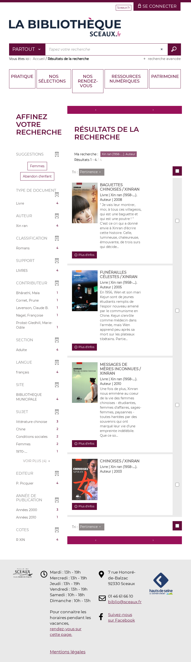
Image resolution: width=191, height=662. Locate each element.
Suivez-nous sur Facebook (121, 617)
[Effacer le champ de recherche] (162, 49)
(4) (35, 461)
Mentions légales (67, 652)
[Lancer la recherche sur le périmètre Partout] (174, 49)
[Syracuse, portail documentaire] (65, 27)
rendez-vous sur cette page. (66, 632)
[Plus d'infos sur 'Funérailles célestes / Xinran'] (85, 290)
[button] (37, 166)
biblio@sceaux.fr (122, 601)
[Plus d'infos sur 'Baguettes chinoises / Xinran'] (85, 203)
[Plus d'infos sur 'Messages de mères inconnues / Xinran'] (85, 382)
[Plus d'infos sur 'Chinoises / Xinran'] (85, 479)
